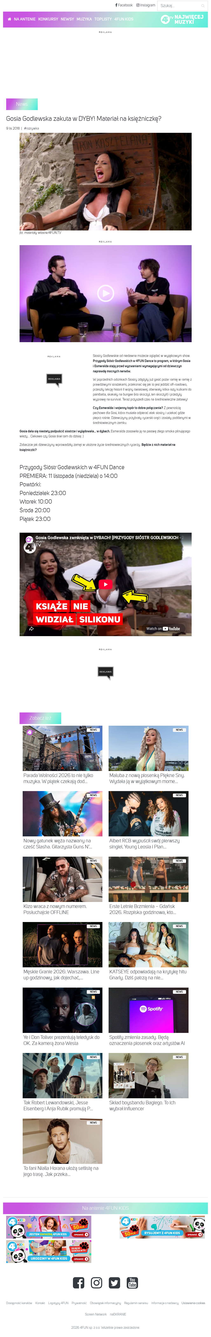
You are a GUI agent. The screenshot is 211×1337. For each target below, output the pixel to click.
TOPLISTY (103, 19)
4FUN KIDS (123, 19)
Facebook (125, 5)
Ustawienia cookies (193, 1303)
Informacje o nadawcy (165, 1303)
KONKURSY (48, 19)
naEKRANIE (118, 1314)
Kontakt (40, 1303)
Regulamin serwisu (136, 1303)
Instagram (147, 5)
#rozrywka (31, 128)
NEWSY (67, 19)
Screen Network (96, 1314)
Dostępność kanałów (19, 1303)
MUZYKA (84, 19)
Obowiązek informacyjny (105, 1303)
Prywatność (79, 1303)
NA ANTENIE (25, 19)
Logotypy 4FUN (58, 1303)
